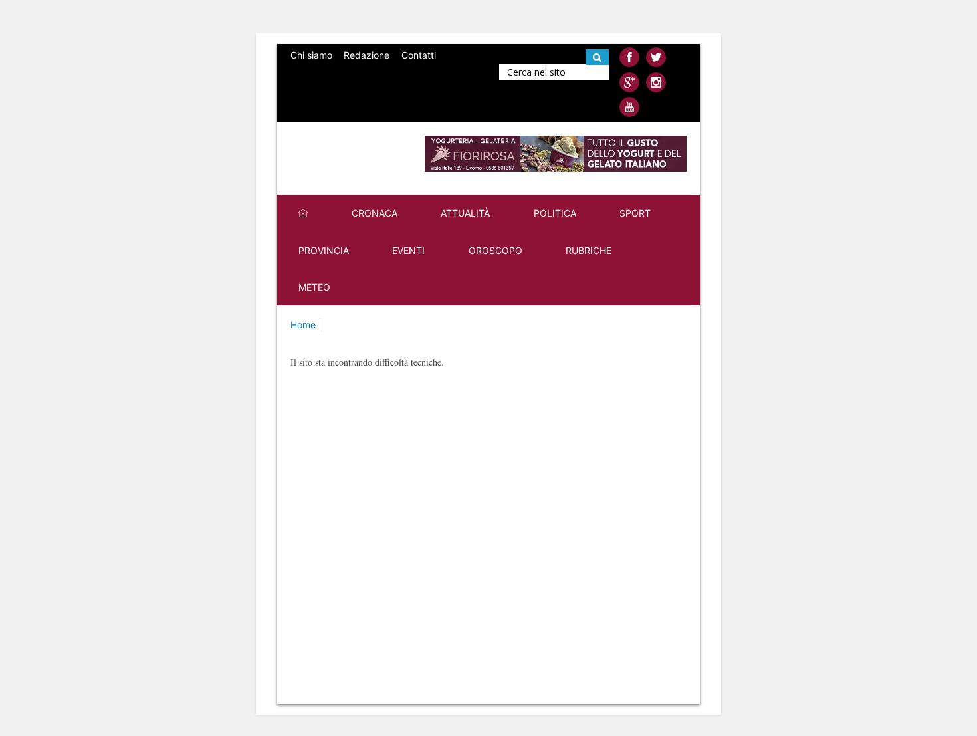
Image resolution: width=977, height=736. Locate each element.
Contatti (418, 55)
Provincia (323, 250)
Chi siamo (311, 55)
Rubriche (588, 250)
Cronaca (374, 213)
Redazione (366, 55)
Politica (555, 213)
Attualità (465, 213)
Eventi (408, 250)
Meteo (314, 287)
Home (303, 324)
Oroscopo (495, 250)
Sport (635, 213)
